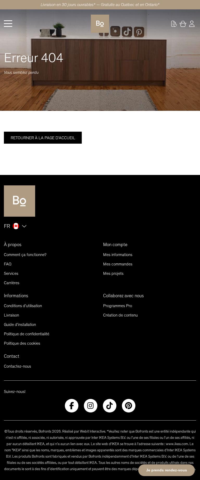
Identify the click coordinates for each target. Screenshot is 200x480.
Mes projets (113, 273)
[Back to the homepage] (100, 24)
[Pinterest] (128, 405)
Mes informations (117, 254)
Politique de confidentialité (26, 333)
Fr (7, 226)
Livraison (11, 315)
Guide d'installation (20, 324)
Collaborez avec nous (123, 296)
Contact (11, 356)
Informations (16, 296)
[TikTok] (109, 405)
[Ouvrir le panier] (182, 23)
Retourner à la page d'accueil (43, 137)
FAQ (7, 264)
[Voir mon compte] (174, 23)
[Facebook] (71, 405)
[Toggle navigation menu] (8, 24)
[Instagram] (90, 405)
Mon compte (115, 244)
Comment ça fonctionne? (25, 254)
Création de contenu (120, 315)
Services (11, 273)
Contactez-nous (17, 366)
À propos (12, 244)
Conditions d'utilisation (23, 305)
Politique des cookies (22, 343)
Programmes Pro (117, 305)
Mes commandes (117, 264)
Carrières (11, 282)
